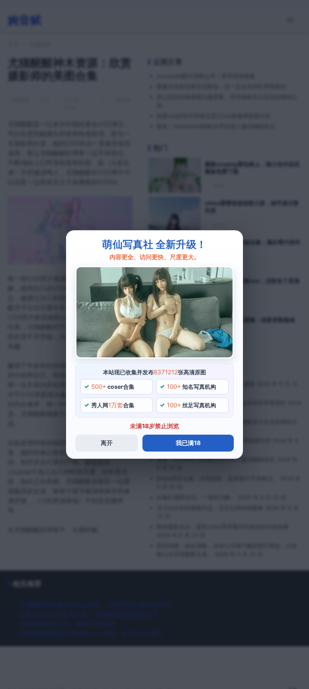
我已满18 (188, 443)
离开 (107, 443)
